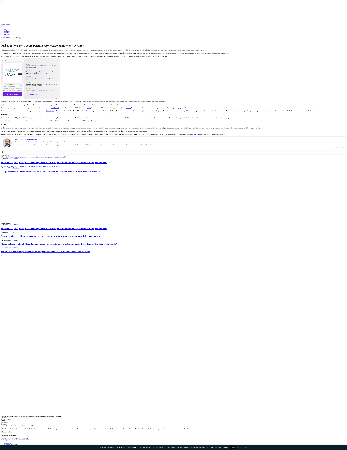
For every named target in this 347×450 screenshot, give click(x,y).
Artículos (7, 31)
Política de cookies (241, 447)
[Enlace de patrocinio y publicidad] (44, 23)
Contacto (6, 34)
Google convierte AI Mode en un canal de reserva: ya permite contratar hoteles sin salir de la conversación (50, 172)
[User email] (2, 152)
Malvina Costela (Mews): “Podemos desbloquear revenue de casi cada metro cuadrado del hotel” (45, 251)
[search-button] (19, 41)
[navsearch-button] (1, 39)
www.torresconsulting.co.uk (337, 147)
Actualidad (16, 168)
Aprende (15, 158)
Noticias (6, 29)
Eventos (6, 32)
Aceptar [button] (233, 447)
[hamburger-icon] (2, 26)
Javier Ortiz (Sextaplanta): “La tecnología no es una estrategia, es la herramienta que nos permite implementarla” (54, 162)
